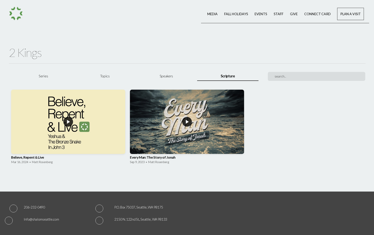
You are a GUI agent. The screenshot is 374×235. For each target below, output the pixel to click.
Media (212, 14)
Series (43, 76)
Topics (105, 76)
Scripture (228, 76)
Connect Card (317, 14)
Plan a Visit (350, 14)
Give (294, 14)
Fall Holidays (236, 14)
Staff (278, 14)
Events (261, 14)
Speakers (166, 76)
